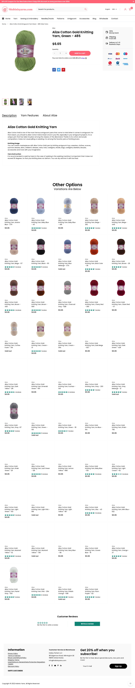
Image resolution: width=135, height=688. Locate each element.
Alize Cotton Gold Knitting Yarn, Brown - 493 (13, 304)
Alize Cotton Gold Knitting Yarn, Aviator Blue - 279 (12, 222)
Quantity (55, 49)
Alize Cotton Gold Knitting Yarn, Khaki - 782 (119, 427)
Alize (53, 28)
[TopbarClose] (133, 1)
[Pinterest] (58, 665)
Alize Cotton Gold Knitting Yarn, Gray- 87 (13, 426)
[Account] (125, 9)
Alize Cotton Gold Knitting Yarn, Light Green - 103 (11, 509)
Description (9, 115)
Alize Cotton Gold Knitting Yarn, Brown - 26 (121, 262)
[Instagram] (52, 665)
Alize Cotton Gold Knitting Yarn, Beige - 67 (13, 262)
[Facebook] (49, 665)
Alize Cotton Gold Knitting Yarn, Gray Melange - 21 (119, 386)
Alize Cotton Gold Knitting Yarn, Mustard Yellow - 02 (13, 550)
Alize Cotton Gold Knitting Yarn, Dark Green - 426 (118, 345)
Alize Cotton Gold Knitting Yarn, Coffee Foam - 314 (12, 345)
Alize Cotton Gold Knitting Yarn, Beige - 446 (119, 222)
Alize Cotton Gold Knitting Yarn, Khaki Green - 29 (12, 468)
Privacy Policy (13, 653)
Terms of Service (14, 656)
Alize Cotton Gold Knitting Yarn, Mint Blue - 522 (121, 509)
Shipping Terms (13, 660)
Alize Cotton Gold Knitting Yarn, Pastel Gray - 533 (12, 591)
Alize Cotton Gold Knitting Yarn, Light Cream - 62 (119, 468)
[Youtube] (60, 665)
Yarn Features (30, 115)
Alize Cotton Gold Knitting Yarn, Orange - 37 (120, 550)
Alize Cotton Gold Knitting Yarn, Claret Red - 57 (121, 304)
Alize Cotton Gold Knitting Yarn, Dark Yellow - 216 (11, 386)
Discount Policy (13, 666)
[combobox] (59, 9)
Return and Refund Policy (17, 658)
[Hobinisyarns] (17, 9)
